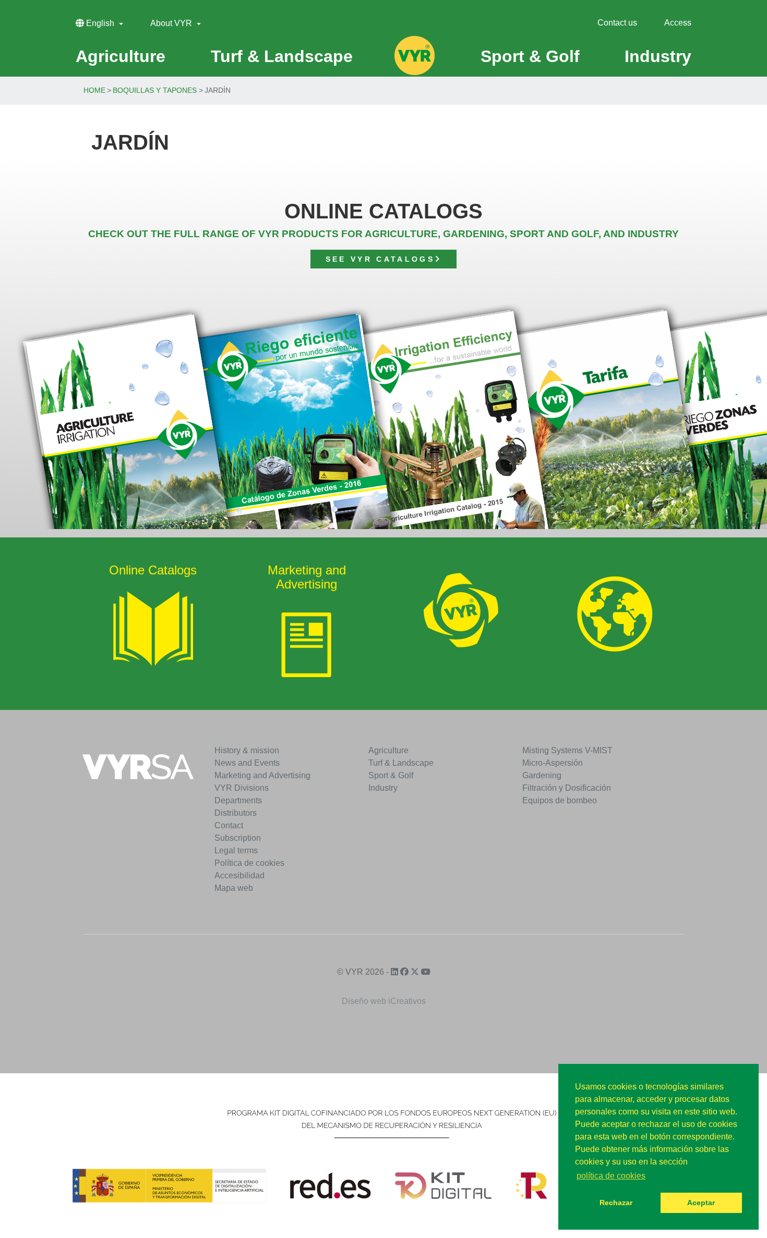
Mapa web (233, 888)
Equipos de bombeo (559, 800)
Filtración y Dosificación (566, 787)
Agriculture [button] (120, 56)
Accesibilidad (239, 875)
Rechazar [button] (616, 1202)
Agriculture (388, 750)
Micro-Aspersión (552, 762)
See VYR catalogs (380, 259)
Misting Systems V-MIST (567, 750)
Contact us (617, 22)
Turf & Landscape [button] (282, 56)
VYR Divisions (241, 787)
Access (677, 22)
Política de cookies (249, 863)
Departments (238, 800)
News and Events (247, 762)
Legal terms (236, 850)
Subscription (237, 837)
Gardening (541, 775)
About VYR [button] (172, 23)
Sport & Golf (390, 775)
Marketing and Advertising (262, 775)
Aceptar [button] (701, 1202)
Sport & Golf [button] (530, 56)
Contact (228, 825)
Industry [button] (658, 56)
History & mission (246, 750)
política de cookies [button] (611, 1175)
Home (94, 90)
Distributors (235, 812)
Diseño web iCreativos (384, 1001)
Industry (383, 787)
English (100, 23)
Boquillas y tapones (155, 90)
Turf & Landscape (401, 762)
